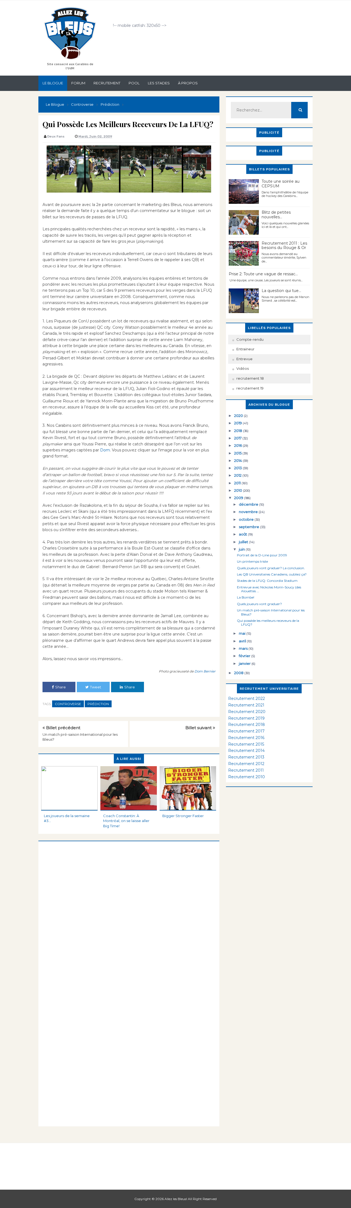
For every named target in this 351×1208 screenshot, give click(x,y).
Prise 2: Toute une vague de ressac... (263, 273)
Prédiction (98, 704)
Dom (105, 450)
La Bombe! (245, 597)
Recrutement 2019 (246, 718)
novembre (249, 511)
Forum (78, 83)
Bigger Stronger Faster (183, 816)
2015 (238, 453)
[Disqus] (128, 909)
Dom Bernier (205, 671)
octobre (246, 519)
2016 (238, 445)
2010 (238, 490)
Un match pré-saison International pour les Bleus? (271, 612)
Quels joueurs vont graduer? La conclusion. (271, 568)
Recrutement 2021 (246, 705)
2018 (238, 430)
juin (242, 549)
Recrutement (107, 83)
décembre (249, 504)
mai (242, 633)
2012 (238, 475)
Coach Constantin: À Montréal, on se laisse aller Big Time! (126, 821)
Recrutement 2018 (246, 724)
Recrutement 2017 (246, 731)
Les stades (159, 83)
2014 (238, 460)
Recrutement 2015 (246, 744)
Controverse (68, 704)
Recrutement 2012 (246, 763)
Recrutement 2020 (246, 711)
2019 (238, 423)
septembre (249, 527)
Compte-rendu (250, 339)
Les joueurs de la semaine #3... (67, 818)
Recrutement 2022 (246, 698)
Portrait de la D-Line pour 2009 (262, 555)
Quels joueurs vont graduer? (259, 604)
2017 (238, 438)
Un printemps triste (252, 561)
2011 (238, 483)
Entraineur (245, 349)
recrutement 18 (250, 378)
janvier (245, 663)
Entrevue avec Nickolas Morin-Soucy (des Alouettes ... (269, 589)
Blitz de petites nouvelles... (276, 214)
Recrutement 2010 (246, 776)
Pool (134, 83)
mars (243, 648)
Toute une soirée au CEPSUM (280, 183)
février (245, 656)
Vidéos (242, 368)
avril (243, 641)
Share (60, 687)
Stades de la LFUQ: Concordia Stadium (267, 581)
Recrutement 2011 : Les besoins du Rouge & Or (284, 245)
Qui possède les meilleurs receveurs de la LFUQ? (268, 622)
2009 (239, 498)
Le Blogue (53, 83)
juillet (244, 542)
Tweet (95, 687)
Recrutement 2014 (246, 750)
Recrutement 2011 (246, 770)
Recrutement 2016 (246, 737)
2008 (239, 673)
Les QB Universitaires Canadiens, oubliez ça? (272, 574)
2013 (238, 468)
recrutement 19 (250, 388)
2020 (239, 415)
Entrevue (244, 359)
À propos (188, 83)
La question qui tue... (281, 290)
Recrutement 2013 (246, 757)
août (243, 534)
